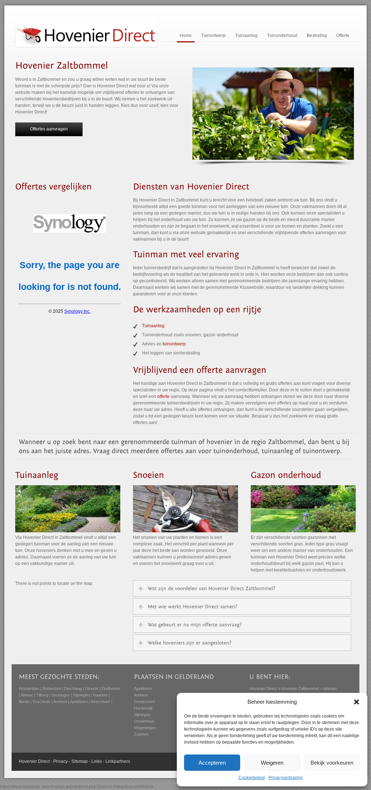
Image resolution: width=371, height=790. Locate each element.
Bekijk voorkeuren (331, 763)
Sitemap (79, 761)
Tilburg (42, 695)
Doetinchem (144, 701)
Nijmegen (81, 695)
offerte (163, 396)
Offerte (342, 35)
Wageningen (145, 727)
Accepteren (212, 763)
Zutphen (141, 734)
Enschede (41, 701)
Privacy (60, 761)
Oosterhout (144, 721)
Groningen (60, 695)
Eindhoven (110, 688)
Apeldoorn (79, 701)
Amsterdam (29, 688)
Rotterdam (51, 688)
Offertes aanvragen (49, 129)
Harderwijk (143, 708)
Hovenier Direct (263, 688)
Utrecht (91, 688)
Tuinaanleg (246, 35)
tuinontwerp (174, 343)
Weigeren (272, 763)
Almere (27, 695)
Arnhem (60, 701)
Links (96, 761)
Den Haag (73, 688)
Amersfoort (100, 701)
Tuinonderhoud (282, 35)
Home (186, 35)
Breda (24, 701)
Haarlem (100, 695)
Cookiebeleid (251, 777)
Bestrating (317, 35)
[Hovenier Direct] (86, 47)
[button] (356, 702)
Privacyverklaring (285, 777)
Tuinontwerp (213, 35)
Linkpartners (117, 761)
